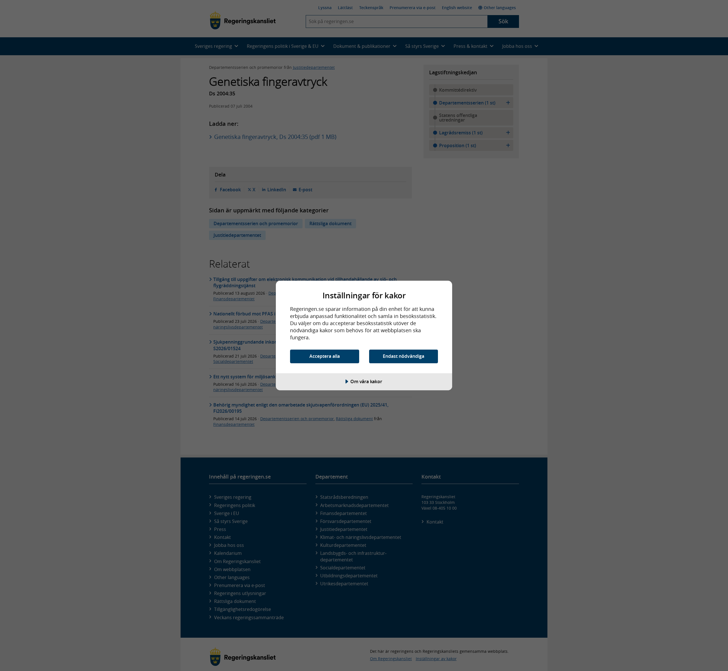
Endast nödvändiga (403, 356)
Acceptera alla (324, 356)
